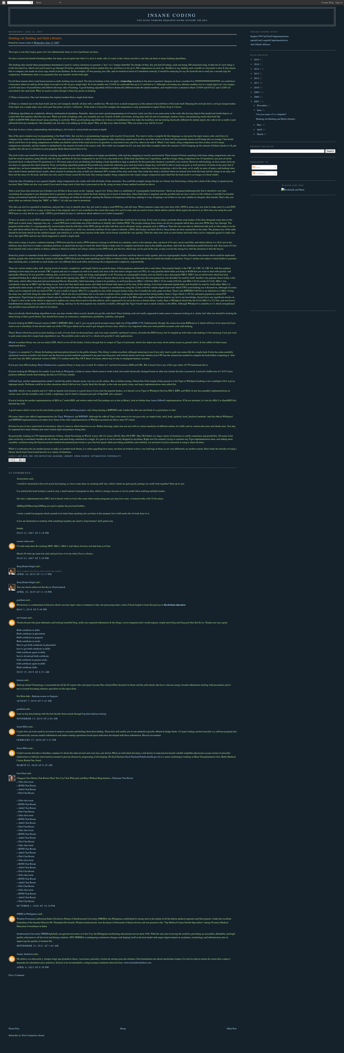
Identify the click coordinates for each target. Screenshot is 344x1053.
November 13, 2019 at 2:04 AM (37, 718)
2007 (257, 101)
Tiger (60, 416)
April (259, 129)
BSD (25, 456)
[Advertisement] (35, 1001)
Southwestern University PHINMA (33, 933)
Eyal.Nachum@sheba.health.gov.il (142, 756)
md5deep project (78, 410)
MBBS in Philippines (27, 913)
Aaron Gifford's (158, 400)
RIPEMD (83, 416)
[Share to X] (17, 460)
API (20, 456)
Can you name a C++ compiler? (271, 114)
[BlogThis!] (13, 460)
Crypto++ (13, 352)
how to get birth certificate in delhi (33, 648)
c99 (31, 456)
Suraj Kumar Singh (26, 566)
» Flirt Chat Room (25, 792)
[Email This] (10, 460)
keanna (20, 680)
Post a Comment (16, 975)
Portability (114, 456)
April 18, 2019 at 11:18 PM (34, 591)
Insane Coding (172, 15)
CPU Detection (42, 456)
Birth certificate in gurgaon (30, 637)
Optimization (98, 456)
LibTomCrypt (15, 381)
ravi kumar (22, 617)
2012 (257, 78)
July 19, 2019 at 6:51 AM (33, 672)
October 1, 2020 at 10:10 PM (36, 905)
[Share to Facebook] (20, 460)
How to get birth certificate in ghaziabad (36, 644)
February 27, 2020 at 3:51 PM (36, 739)
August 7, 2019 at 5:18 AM (34, 700)
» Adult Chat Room (26, 789)
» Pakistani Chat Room (122, 778)
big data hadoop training (94, 713)
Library (68, 456)
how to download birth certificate (33, 656)
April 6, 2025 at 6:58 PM (33, 967)
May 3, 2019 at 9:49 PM (32, 609)
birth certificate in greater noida (32, 659)
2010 (257, 87)
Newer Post (14, 1028)
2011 (257, 82)
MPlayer (163, 226)
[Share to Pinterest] (24, 460)
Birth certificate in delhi (28, 630)
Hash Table (65, 135)
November (262, 105)
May (259, 124)
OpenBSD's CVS (135, 322)
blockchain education (174, 604)
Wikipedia (69, 371)
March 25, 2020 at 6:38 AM (35, 765)
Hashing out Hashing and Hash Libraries (275, 118)
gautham (21, 599)
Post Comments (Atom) (33, 1035)
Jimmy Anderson (25, 954)
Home (123, 1028)
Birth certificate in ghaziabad (31, 633)
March (260, 134)
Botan (19, 332)
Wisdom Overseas (25, 918)
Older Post (232, 1028)
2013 (257, 73)
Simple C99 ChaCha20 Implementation (269, 36)
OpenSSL (13, 390)
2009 (257, 92)
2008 (257, 96)
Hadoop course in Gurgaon (45, 696)
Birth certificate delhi (27, 667)
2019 (257, 59)
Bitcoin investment (151, 735)
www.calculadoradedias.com (137, 962)
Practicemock (58, 587)
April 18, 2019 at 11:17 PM (34, 574)
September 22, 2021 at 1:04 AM (38, 945)
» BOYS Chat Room (26, 785)
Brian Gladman (45, 364)
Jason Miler (22, 726)
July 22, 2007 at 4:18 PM (33, 532)
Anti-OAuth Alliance (260, 44)
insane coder (25, 42)
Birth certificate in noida (28, 641)
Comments (260, 173)
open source (82, 456)
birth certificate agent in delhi (31, 652)
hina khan (21, 773)
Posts (257, 167)
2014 (257, 68)
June (259, 110)
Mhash (12, 342)
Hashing (57, 456)
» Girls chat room (25, 781)
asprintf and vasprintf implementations (269, 40)
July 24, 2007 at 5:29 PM (33, 558)
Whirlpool (69, 416)
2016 (257, 64)
